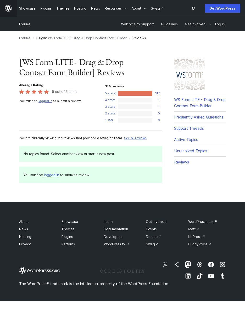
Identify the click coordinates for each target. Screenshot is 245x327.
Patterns (68, 244)
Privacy (25, 244)
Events (151, 229)
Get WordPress (222, 8)
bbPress (197, 237)
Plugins (67, 237)
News (23, 229)
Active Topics (186, 139)
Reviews (181, 162)
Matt (194, 229)
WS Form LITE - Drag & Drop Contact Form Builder (87, 38)
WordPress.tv (116, 244)
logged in (45, 101)
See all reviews (135, 138)
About (24, 222)
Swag (152, 244)
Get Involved (156, 222)
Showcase (69, 222)
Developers (113, 237)
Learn (108, 222)
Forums (24, 24)
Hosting (25, 237)
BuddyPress (200, 244)
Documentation (116, 229)
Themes (67, 229)
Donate (154, 237)
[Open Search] (193, 8)
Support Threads (189, 128)
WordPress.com (202, 222)
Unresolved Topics (190, 150)
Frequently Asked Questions (198, 117)
